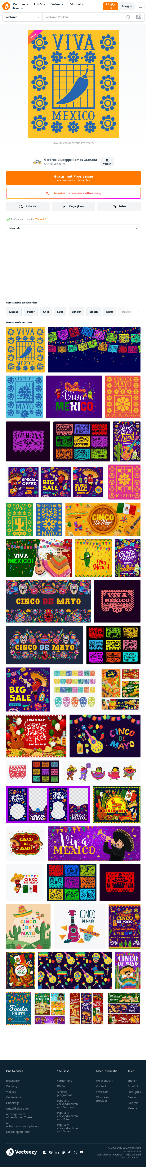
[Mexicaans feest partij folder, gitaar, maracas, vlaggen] (126, 441)
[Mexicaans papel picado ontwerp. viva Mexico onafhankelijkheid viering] (75, 689)
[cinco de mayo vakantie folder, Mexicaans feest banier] (127, 558)
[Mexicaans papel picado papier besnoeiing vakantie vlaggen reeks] (81, 441)
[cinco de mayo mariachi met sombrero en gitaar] (120, 689)
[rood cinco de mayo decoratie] (122, 397)
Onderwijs (12, 1103)
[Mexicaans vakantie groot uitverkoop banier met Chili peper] (28, 689)
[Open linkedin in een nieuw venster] (57, 1152)
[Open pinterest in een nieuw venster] (63, 1152)
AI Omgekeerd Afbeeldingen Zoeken (19, 1115)
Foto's (38, 4)
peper (31, 311)
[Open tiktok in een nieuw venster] (69, 1152)
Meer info (14, 228)
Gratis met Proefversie (73, 178)
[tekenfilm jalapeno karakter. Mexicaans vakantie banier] (93, 558)
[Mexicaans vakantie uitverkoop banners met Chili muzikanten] (55, 482)
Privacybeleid (130, 1154)
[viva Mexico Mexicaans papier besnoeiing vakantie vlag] (28, 441)
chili (46, 311)
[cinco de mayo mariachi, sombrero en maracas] (127, 970)
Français (130, 1103)
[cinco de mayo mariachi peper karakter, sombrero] (25, 882)
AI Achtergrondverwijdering (22, 1124)
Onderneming (15, 1097)
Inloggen (127, 6)
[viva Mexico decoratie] (25, 349)
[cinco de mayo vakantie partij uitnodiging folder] (124, 926)
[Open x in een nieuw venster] (75, 1152)
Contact (101, 1086)
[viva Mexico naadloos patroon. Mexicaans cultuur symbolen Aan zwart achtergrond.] (75, 970)
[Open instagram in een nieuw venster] (50, 1152)
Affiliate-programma (64, 1093)
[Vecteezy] (6, 6)
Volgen (107, 163)
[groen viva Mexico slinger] (19, 519)
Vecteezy (11, 1086)
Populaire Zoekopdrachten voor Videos (67, 1128)
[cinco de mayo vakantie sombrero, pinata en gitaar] (116, 804)
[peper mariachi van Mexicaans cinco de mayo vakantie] (25, 843)
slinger (76, 311)
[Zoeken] (128, 17)
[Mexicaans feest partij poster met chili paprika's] (18, 1008)
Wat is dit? (40, 219)
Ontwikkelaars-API (17, 1108)
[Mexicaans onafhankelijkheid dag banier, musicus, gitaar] (39, 558)
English (129, 1080)
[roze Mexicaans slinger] (124, 482)
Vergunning (64, 1080)
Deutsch (130, 1097)
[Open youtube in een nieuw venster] (81, 1152)
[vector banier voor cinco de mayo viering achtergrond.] (104, 736)
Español (130, 1086)
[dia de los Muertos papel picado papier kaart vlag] (120, 882)
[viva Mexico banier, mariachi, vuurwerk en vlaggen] (94, 843)
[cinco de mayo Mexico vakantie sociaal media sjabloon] (48, 804)
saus (60, 311)
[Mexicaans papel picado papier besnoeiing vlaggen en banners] (94, 349)
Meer (16, 8)
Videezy (11, 1092)
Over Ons (102, 1092)
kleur (109, 311)
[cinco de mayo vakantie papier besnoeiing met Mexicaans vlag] (102, 519)
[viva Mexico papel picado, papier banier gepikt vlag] (117, 601)
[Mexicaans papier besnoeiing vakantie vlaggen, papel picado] (45, 772)
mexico (14, 311)
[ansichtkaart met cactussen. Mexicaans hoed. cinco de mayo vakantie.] (28, 926)
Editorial (75, 4)
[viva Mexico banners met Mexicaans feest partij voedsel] (86, 1008)
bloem (93, 311)
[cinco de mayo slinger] (24, 397)
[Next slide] (132, 311)
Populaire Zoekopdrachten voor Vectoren (67, 1104)
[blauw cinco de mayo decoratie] (49, 519)
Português (131, 1092)
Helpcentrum (104, 1080)
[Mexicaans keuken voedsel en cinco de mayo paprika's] (123, 1008)
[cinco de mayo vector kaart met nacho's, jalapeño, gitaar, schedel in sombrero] (79, 926)
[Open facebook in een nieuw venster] (44, 1152)
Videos (55, 4)
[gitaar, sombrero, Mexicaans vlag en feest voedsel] (20, 970)
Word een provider (102, 1099)
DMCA (61, 1086)
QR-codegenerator (18, 1132)
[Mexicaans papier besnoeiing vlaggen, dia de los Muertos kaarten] (113, 645)
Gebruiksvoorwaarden (107, 1154)
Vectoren (19, 4)
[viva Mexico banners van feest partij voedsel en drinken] (49, 1008)
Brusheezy (13, 1080)
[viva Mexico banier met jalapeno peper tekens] (74, 397)
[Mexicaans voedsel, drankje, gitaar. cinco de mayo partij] (36, 736)
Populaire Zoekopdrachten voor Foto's (67, 1116)
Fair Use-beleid (126, 1157)
